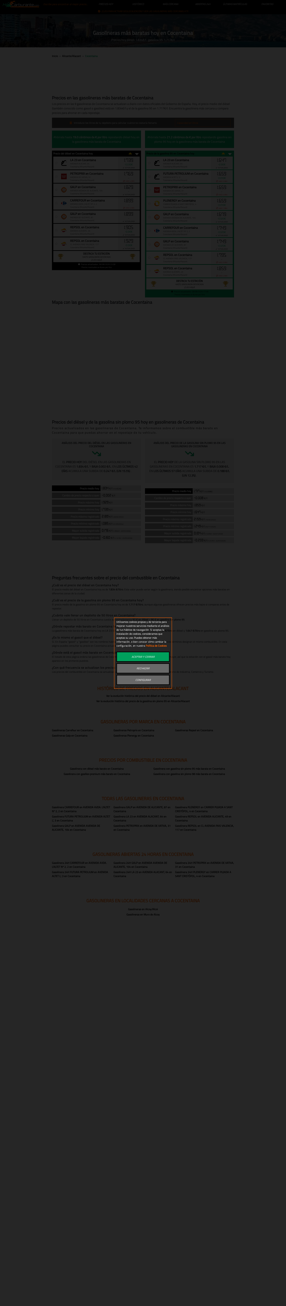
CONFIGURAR (143, 680)
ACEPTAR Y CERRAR (143, 657)
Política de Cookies (156, 646)
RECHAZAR (143, 668)
